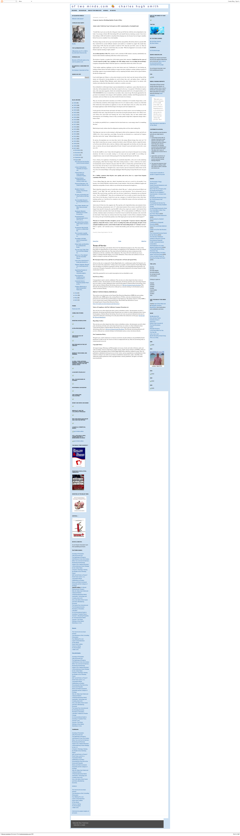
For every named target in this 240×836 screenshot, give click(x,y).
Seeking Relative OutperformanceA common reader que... (81, 180)
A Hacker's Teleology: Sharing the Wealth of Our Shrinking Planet (79, 571)
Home (119, 241)
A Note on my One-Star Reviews (158, 229)
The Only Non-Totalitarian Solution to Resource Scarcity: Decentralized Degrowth (157, 238)
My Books (113, 10)
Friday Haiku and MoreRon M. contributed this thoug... (82, 245)
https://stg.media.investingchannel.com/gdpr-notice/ (106, 304)
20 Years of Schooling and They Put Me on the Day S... (82, 196)
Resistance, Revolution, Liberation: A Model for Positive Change (80, 713)
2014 (75, 131)
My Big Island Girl (154, 316)
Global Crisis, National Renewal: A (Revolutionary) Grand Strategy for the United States (80, 566)
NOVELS (74, 786)
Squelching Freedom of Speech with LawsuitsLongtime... (81, 271)
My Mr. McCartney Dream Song (158, 335)
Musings (105, 10)
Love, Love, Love (154, 334)
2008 (75, 146)
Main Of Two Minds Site (94, 10)
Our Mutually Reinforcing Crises (158, 197)
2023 (75, 110)
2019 (75, 119)
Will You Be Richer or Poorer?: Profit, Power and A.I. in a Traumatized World (80, 679)
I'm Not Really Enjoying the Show (158, 208)
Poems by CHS (76, 309)
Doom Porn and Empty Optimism (158, 226)
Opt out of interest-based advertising (132, 285)
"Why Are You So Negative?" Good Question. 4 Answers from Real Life (158, 194)
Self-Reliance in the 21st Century (80, 559)
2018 (75, 122)
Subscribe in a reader (79, 825)
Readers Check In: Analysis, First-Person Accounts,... (81, 190)
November (77, 152)
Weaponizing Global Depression (158, 215)
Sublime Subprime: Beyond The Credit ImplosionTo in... (82, 266)
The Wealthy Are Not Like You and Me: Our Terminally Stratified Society (158, 204)
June (76, 295)
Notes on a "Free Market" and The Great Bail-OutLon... (81, 256)
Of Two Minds (75, 642)
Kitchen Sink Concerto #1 (156, 323)
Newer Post (95, 241)
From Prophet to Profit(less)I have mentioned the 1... (80, 277)
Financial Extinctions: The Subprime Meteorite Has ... (82, 185)
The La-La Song (154, 337)
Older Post (143, 241)
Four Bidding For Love (78, 639)
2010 (75, 141)
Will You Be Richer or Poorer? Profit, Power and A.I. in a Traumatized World (79, 576)
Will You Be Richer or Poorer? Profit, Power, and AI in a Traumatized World (79, 756)
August (76, 159)
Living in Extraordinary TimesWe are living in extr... (81, 168)
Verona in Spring (76, 646)
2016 (75, 127)
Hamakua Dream (154, 320)
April (76, 300)
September (78, 157)
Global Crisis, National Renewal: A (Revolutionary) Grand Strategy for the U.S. (80, 745)
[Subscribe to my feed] (73, 825)
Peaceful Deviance (155, 328)
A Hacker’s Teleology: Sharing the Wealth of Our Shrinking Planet (79, 674)
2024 (75, 107)
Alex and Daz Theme (155, 318)
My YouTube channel (155, 41)
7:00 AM (110, 232)
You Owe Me (153, 332)
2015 (75, 129)
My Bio (74, 44)
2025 (75, 105)
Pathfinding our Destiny (78, 580)
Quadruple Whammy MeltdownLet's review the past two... (81, 212)
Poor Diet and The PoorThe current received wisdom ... (82, 163)
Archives (74, 10)
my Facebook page (155, 50)
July (76, 293)
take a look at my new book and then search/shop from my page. (158, 63)
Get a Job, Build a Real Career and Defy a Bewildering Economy (80, 601)
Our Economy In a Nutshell (157, 219)
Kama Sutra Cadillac (77, 644)
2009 (75, 143)
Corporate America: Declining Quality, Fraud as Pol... (82, 282)
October (77, 155)
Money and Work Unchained (79, 582)
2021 (75, 115)
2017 (75, 124)
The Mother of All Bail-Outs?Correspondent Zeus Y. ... (81, 240)
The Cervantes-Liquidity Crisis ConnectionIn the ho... (81, 235)
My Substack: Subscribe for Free (80, 70)
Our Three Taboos (154, 213)
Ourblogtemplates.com (25, 834)
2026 (75, 103)
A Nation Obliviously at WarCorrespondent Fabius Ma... (80, 288)
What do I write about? (78, 18)
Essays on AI (153, 183)
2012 (75, 136)
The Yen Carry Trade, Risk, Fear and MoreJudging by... (82, 251)
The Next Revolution (155, 325)
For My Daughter (76, 647)
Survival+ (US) (76, 720)
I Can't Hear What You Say (156, 330)
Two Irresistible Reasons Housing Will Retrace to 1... (81, 201)
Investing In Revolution (78, 553)
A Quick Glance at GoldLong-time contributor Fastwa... (81, 174)
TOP (238, 834)
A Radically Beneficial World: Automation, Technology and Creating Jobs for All (79, 596)
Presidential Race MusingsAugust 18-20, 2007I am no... (81, 218)
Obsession (152, 321)
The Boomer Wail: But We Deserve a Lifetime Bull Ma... (81, 229)
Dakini (151, 327)
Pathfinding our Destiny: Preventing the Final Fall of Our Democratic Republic (80, 685)
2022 (75, 112)
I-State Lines (75, 649)
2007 (75, 148)
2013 (75, 134)
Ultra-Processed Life (77, 555)
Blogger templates (6, 834)
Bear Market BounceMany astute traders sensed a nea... (81, 223)
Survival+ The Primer (77, 619)
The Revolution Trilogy (156, 181)
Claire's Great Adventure (78, 640)
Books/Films (82, 10)
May (76, 297)
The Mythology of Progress (79, 557)
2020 (75, 117)
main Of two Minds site (160, 303)
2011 (75, 138)
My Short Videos (154, 43)
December (77, 150)
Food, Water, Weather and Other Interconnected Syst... (81, 207)
